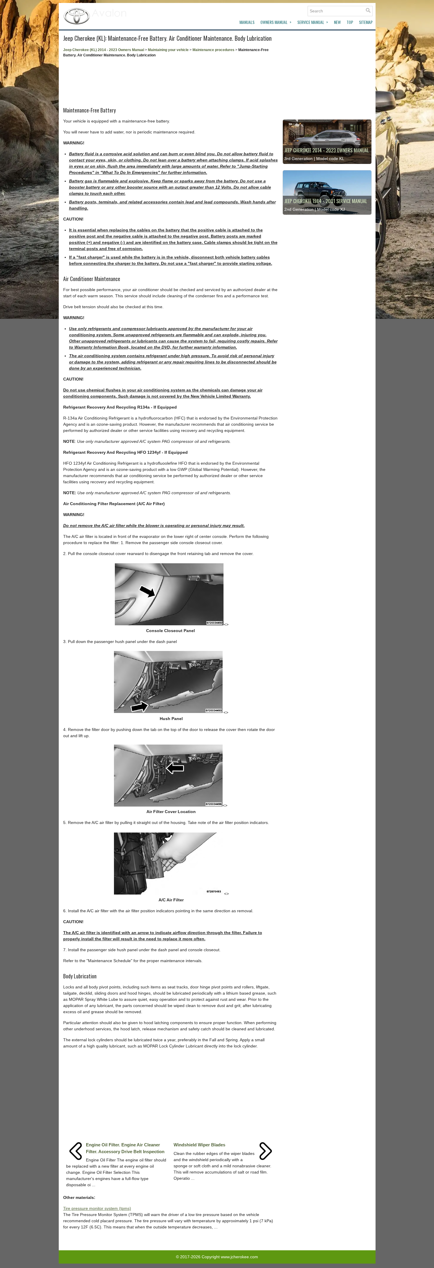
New (337, 22)
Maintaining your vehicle (168, 50)
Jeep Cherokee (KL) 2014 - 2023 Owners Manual (103, 50)
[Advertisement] (170, 80)
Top (350, 22)
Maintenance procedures (213, 50)
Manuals (246, 22)
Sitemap (366, 22)
